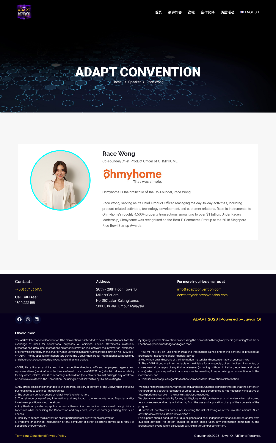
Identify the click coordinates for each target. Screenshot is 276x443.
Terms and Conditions (30, 436)
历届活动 (227, 12)
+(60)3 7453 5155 (28, 289)
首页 (158, 12)
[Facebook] (19, 319)
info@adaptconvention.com (199, 289)
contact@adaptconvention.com (202, 294)
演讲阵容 (175, 12)
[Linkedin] (36, 319)
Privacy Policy (56, 436)
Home (117, 82)
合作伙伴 (208, 12)
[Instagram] (28, 319)
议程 (191, 12)
